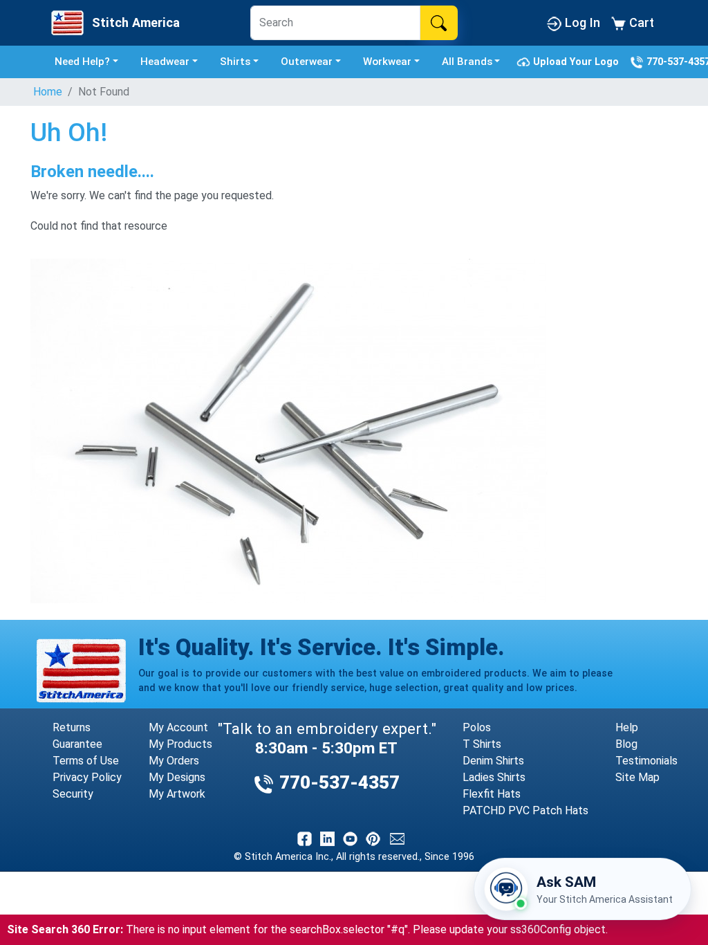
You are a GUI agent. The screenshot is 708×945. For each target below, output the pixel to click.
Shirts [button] (235, 61)
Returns (72, 727)
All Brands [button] (467, 61)
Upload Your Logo (577, 61)
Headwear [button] (164, 61)
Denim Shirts (493, 760)
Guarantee (77, 744)
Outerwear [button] (307, 61)
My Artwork (177, 793)
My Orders (174, 760)
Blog (626, 744)
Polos (477, 727)
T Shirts (482, 744)
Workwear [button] (387, 61)
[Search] (439, 23)
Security (73, 793)
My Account (178, 727)
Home (47, 91)
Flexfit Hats (492, 793)
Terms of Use (86, 760)
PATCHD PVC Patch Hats (525, 810)
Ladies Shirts (494, 777)
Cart (640, 22)
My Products (180, 744)
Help (626, 727)
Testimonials (646, 760)
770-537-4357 (337, 782)
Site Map (637, 777)
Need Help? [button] (82, 61)
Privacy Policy (87, 777)
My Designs (177, 777)
